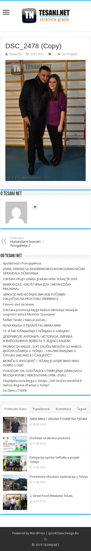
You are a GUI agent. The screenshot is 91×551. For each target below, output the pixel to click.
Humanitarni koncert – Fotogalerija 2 (26, 242)
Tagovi (81, 409)
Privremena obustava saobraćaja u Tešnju (59, 476)
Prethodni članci (15, 409)
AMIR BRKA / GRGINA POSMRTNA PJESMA (58, 419)
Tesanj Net (15, 54)
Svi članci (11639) (15, 390)
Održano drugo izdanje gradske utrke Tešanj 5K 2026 (40, 279)
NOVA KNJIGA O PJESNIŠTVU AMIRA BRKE (32, 325)
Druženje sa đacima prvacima (50, 438)
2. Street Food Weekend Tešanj (51, 496)
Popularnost (41, 409)
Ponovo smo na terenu (18, 304)
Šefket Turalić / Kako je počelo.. (25, 320)
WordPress (37, 533)
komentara (63, 409)
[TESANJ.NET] (45, 16)
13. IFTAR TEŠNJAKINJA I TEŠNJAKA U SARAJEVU (36, 331)
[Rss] (45, 539)
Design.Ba (72, 533)
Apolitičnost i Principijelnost (22, 263)
